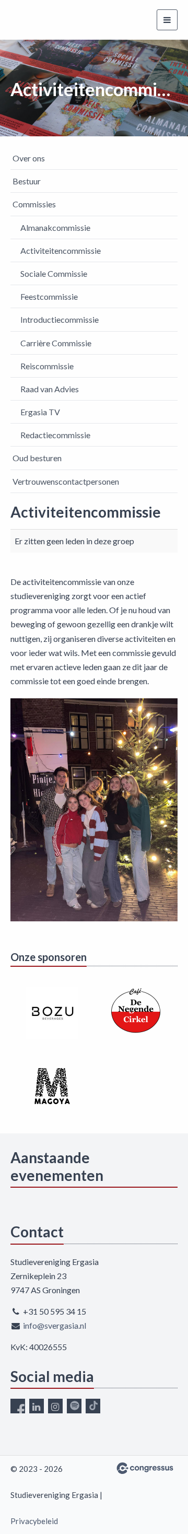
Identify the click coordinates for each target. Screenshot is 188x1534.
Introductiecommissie (59, 319)
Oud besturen (37, 458)
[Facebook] (17, 1406)
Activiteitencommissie (60, 250)
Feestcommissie (49, 296)
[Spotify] (74, 1406)
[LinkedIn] (36, 1406)
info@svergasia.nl (54, 1325)
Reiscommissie (47, 366)
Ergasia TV (40, 412)
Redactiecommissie (55, 435)
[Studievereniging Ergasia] (43, 19)
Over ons (29, 158)
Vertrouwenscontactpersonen (66, 481)
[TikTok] (93, 1406)
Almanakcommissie (55, 227)
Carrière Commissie (55, 343)
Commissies (34, 204)
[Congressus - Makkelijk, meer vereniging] (145, 1468)
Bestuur (27, 181)
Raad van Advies (49, 389)
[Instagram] (55, 1406)
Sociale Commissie (53, 273)
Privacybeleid (34, 1521)
